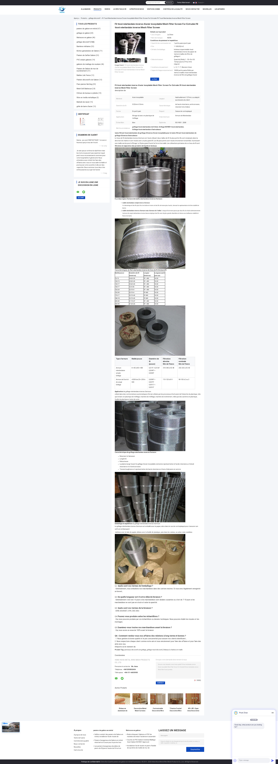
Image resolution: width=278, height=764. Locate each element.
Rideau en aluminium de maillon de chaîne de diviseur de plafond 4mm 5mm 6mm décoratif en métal (122, 710)
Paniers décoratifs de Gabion (88, 80)
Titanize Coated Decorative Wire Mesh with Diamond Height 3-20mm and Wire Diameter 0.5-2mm (175, 710)
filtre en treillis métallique (86, 97)
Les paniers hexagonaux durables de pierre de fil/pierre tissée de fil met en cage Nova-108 (107, 747)
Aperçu (76, 18)
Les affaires (220, 9)
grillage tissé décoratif (155, 650)
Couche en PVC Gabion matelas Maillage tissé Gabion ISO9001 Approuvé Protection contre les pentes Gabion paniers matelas (141, 741)
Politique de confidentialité (90, 762)
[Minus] (272, 712)
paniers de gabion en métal (87, 29)
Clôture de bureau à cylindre (87, 93)
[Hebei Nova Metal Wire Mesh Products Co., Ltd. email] (79, 192)
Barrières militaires (84, 46)
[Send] (272, 760)
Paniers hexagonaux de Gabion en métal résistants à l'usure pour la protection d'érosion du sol (108, 741)
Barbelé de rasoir (83, 102)
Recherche (169, 2)
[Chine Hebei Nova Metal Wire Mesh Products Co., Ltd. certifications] (83, 122)
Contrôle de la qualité (172, 9)
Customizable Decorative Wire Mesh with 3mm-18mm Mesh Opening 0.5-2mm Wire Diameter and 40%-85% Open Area (158, 710)
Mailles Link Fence (84, 75)
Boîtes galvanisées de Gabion (88, 51)
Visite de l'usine (153, 9)
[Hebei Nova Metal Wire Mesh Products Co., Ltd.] (62, 9)
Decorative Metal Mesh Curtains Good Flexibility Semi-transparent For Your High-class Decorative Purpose (140, 710)
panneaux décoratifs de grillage (135, 650)
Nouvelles (207, 9)
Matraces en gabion (84, 37)
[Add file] (235, 760)
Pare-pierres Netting (84, 84)
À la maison (85, 9)
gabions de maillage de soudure (88, 64)
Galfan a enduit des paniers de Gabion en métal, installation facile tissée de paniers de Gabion (108, 736)
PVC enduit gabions (84, 60)
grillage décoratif (94, 18)
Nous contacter (192, 9)
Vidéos (107, 9)
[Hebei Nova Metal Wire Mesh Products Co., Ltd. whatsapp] (85, 192)
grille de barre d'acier (84, 106)
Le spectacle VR (119, 9)
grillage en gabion (83, 33)
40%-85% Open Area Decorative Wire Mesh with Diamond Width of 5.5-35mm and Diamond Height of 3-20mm (193, 710)
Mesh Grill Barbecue (84, 89)
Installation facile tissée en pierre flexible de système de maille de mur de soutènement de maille (141, 747)
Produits (97, 9)
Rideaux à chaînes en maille (173, 650)
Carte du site (78, 750)
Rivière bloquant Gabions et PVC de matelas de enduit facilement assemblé (141, 735)
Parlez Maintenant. (183, 2)
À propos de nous (137, 9)
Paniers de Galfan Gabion (86, 55)
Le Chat (154, 79)
